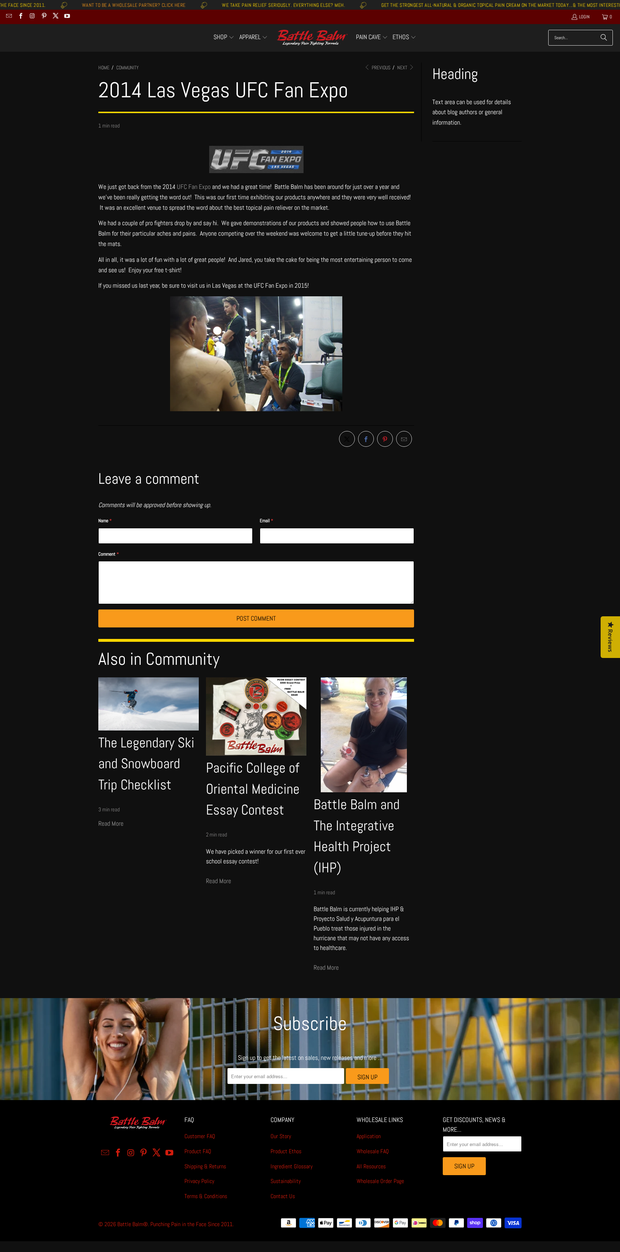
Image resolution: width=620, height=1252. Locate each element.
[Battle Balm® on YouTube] (67, 17)
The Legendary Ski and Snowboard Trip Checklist (146, 764)
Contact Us (283, 1196)
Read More (110, 823)
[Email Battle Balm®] (8, 17)
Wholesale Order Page (380, 1181)
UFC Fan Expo (194, 186)
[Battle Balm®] (312, 38)
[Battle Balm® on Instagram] (32, 17)
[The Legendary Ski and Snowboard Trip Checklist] (148, 704)
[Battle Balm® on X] (55, 17)
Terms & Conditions (205, 1196)
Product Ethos (286, 1151)
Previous (380, 67)
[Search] (604, 38)
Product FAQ (197, 1151)
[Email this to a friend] (404, 439)
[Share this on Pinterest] (385, 439)
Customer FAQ (199, 1136)
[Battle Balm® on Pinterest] (43, 17)
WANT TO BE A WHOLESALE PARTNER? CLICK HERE (85, 5)
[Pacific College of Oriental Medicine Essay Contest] (256, 716)
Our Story (281, 1136)
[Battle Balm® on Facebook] (20, 17)
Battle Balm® (132, 1224)
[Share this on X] (347, 439)
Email (266, 521)
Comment (108, 554)
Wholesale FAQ (373, 1151)
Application (369, 1136)
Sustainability (286, 1181)
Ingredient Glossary (292, 1166)
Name (105, 521)
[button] (223, 38)
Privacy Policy (199, 1181)
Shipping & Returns (205, 1166)
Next (402, 67)
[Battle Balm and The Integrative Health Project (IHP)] (364, 734)
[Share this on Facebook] (366, 439)
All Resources (371, 1166)
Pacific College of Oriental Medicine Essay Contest (253, 789)
